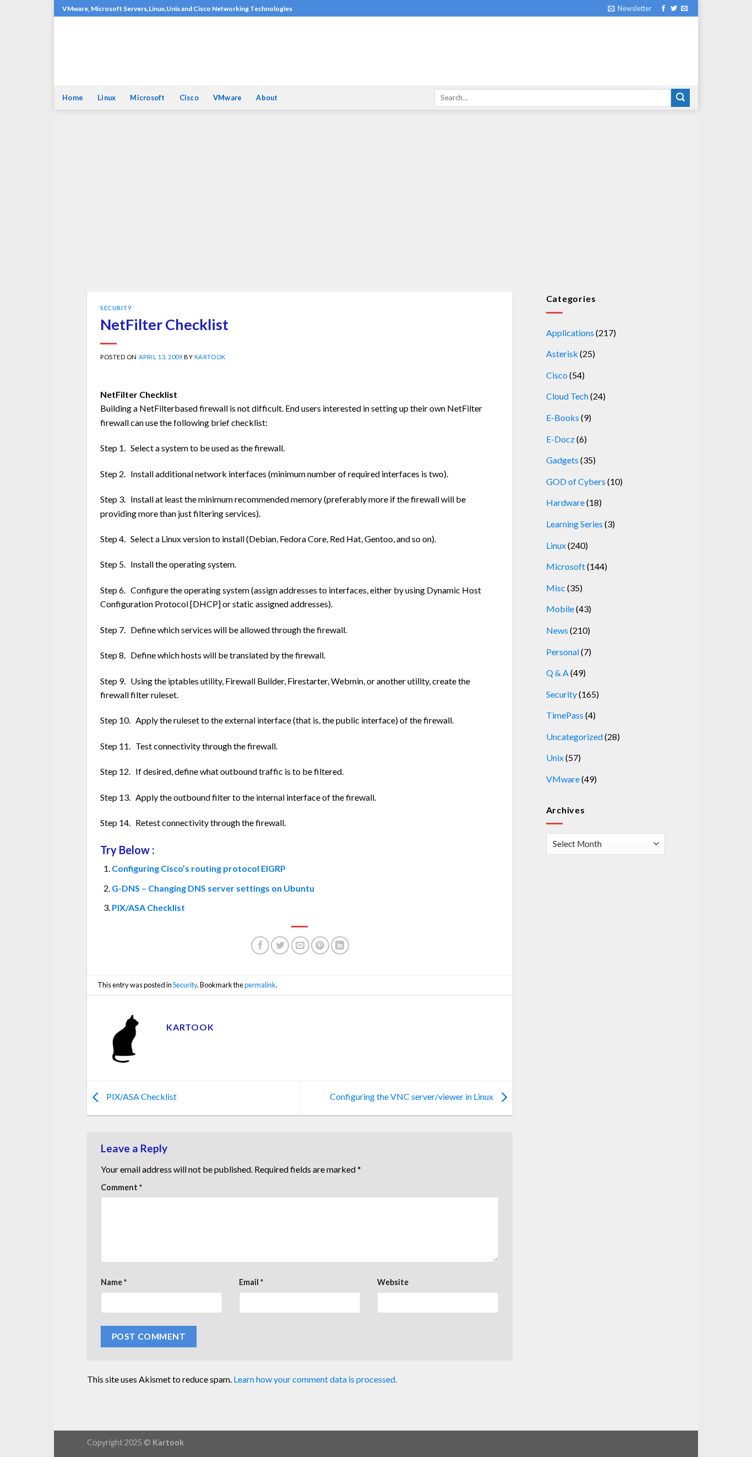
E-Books (562, 417)
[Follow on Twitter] (674, 9)
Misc (555, 587)
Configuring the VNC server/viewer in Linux (412, 1096)
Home (72, 97)
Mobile (560, 608)
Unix (555, 757)
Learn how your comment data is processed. (315, 1379)
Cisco (189, 97)
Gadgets (562, 460)
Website (392, 1282)
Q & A (557, 672)
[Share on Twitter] (280, 945)
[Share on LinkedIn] (340, 945)
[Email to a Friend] (300, 945)
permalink (260, 984)
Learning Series (574, 524)
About (266, 97)
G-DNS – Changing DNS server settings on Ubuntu (213, 888)
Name (114, 1282)
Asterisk (562, 353)
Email (251, 1282)
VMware (227, 97)
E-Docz (560, 439)
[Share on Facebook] (260, 945)
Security (116, 307)
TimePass (565, 715)
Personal (562, 651)
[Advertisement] (376, 209)
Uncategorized (574, 736)
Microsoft (147, 97)
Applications (570, 332)
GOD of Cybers (576, 481)
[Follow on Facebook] (663, 9)
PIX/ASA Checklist (148, 907)
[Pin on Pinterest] (320, 945)
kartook (210, 356)
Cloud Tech (567, 396)
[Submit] (680, 98)
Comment (121, 1187)
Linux (106, 97)
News (557, 630)
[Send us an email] (684, 9)
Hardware (565, 502)
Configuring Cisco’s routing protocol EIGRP (199, 868)
